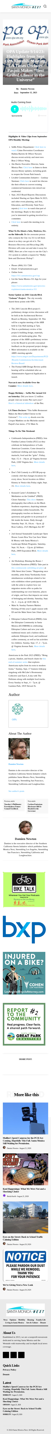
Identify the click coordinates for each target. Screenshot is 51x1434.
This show (31, 499)
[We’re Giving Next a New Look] (25, 1265)
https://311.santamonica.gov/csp (25, 275)
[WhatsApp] (35, 1066)
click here (23, 208)
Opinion (6, 1405)
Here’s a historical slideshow (21, 403)
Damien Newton (27, 89)
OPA (14, 719)
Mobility (7, 1395)
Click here (27, 167)
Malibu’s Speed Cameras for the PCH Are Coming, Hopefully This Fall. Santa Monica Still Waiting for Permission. (23, 1141)
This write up (24, 417)
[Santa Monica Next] (26, 6)
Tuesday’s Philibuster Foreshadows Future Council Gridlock (12, 806)
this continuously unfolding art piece (27, 568)
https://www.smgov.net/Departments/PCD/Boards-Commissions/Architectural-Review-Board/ (29, 359)
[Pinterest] (29, 1066)
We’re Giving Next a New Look (18, 1285)
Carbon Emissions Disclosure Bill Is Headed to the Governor (35, 807)
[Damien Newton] (25, 827)
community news (25, 46)
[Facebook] (16, 1066)
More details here (25, 386)
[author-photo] (5, 1148)
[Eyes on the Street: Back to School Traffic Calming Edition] (25, 1217)
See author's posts (16, 791)
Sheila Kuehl (11, 1196)
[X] (22, 1066)
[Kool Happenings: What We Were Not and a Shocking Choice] (25, 1169)
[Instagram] (13, 1355)
